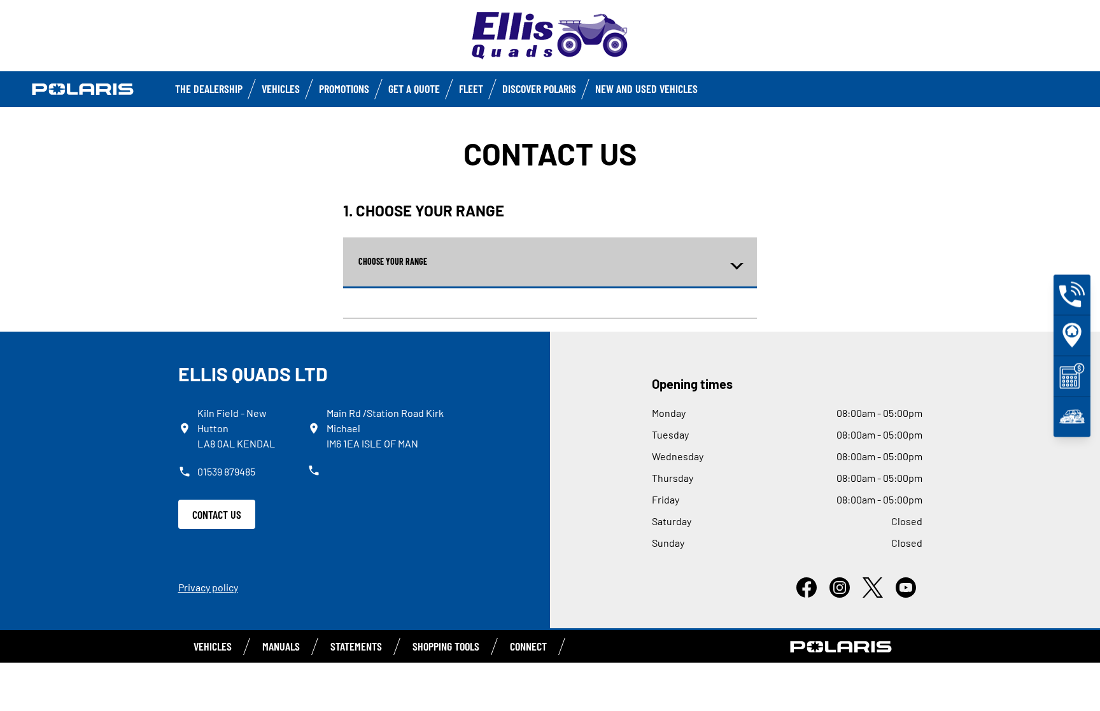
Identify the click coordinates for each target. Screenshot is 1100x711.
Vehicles (281, 88)
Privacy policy (208, 587)
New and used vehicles (646, 88)
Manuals (281, 646)
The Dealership (209, 88)
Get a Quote (414, 88)
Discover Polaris (539, 88)
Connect (528, 646)
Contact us (216, 514)
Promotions (344, 88)
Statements (356, 646)
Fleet (471, 88)
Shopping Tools (445, 646)
